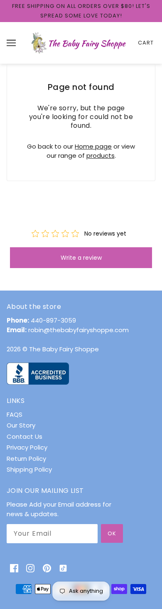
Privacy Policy (27, 447)
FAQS (14, 414)
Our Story (21, 425)
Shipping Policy (29, 469)
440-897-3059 (53, 320)
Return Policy (26, 458)
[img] (14, 568)
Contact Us (24, 436)
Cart (146, 43)
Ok (112, 533)
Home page (93, 146)
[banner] (79, 42)
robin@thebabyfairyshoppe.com (78, 330)
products (100, 155)
